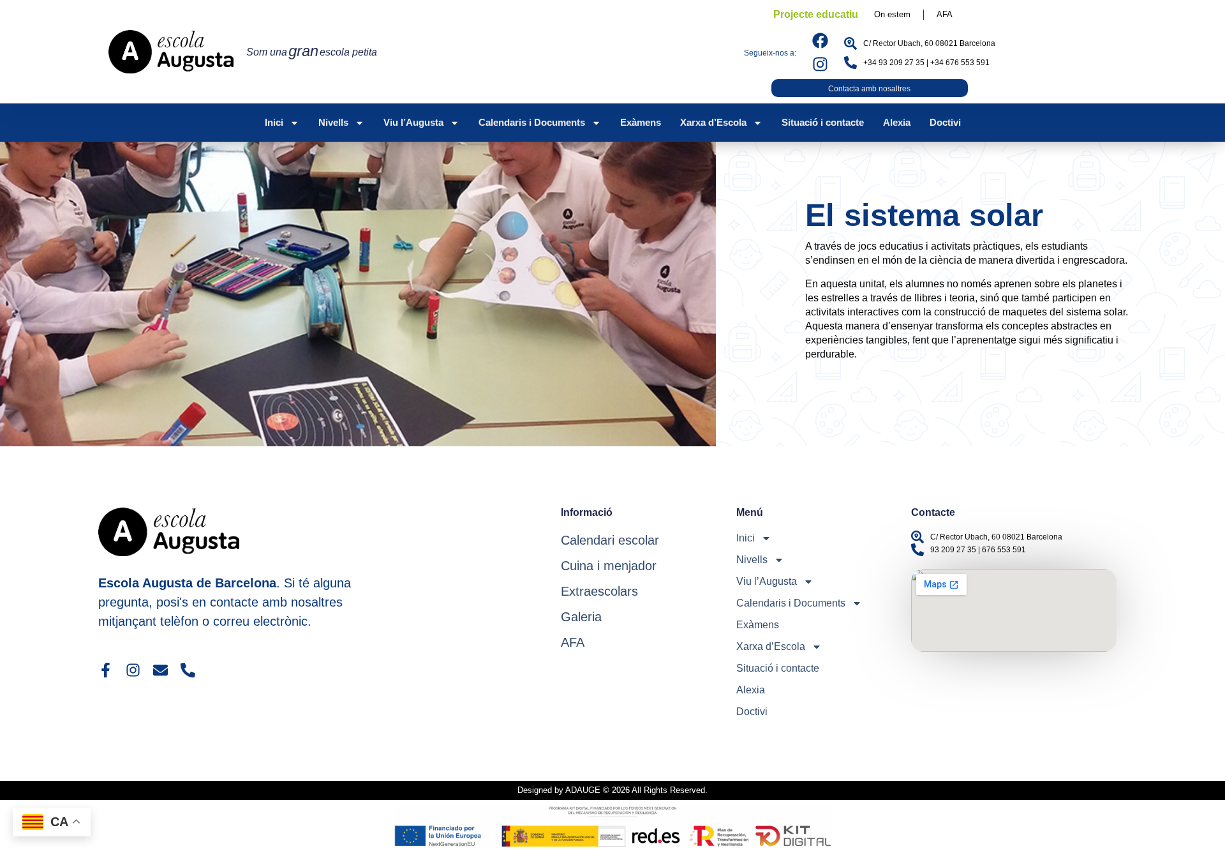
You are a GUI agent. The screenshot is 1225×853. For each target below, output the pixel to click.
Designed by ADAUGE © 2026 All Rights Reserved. (612, 790)
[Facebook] (820, 40)
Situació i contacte (823, 122)
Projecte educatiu (815, 14)
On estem (892, 14)
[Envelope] (160, 670)
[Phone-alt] (188, 670)
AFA (945, 14)
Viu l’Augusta (413, 122)
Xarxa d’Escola (713, 122)
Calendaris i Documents (532, 122)
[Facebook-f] (105, 670)
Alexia (896, 122)
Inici (274, 122)
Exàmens (640, 122)
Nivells (333, 122)
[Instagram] (820, 64)
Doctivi (945, 122)
